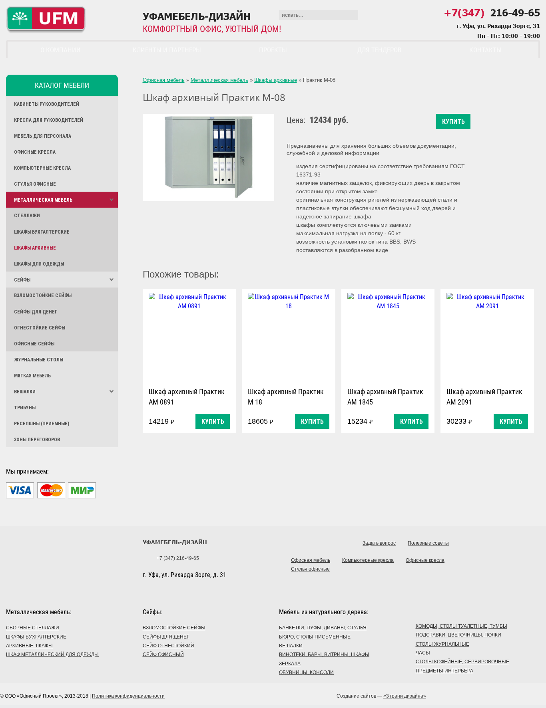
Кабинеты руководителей (46, 104)
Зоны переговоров (37, 439)
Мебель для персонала (42, 136)
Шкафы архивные (35, 248)
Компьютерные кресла (42, 168)
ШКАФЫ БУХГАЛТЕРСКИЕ (36, 637)
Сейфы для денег (36, 312)
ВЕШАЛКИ (291, 646)
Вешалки (25, 392)
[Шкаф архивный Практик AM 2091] (487, 336)
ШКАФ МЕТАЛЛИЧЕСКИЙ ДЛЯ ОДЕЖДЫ (52, 654)
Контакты (485, 50)
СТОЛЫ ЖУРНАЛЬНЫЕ (442, 644)
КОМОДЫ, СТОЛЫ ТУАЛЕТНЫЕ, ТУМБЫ (461, 626)
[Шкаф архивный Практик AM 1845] (388, 336)
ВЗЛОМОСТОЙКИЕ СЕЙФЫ (174, 628)
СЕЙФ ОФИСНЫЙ (163, 654)
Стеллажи (27, 215)
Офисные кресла (35, 152)
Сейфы (22, 280)
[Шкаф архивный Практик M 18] (288, 336)
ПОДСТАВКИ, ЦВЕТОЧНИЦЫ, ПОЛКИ (458, 635)
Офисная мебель (164, 80)
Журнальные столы (38, 360)
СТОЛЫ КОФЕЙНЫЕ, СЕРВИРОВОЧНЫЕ (462, 661)
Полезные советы (428, 543)
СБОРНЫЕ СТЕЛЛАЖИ (32, 628)
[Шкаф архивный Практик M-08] (208, 157)
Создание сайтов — (381, 696)
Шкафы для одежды (39, 264)
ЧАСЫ (423, 653)
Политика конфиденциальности (128, 696)
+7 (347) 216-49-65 (178, 558)
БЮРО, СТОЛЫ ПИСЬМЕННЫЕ (315, 637)
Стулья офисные (35, 184)
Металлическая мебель (43, 200)
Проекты (273, 50)
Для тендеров (379, 50)
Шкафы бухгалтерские (42, 232)
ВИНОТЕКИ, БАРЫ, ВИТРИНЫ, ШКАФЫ (324, 654)
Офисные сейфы (34, 344)
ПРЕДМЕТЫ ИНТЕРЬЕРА (444, 671)
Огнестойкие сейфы (39, 328)
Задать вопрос (379, 543)
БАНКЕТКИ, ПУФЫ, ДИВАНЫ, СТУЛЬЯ (323, 628)
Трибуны (25, 408)
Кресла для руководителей (48, 120)
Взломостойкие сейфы (43, 295)
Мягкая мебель (32, 376)
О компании (60, 50)
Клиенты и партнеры (167, 50)
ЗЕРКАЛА (290, 663)
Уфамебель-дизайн (175, 542)
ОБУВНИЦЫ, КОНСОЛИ (306, 672)
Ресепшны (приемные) (41, 423)
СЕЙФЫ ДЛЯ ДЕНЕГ (166, 637)
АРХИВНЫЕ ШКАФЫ (29, 646)
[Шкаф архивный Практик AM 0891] (189, 336)
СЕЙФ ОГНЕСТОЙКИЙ (168, 646)
